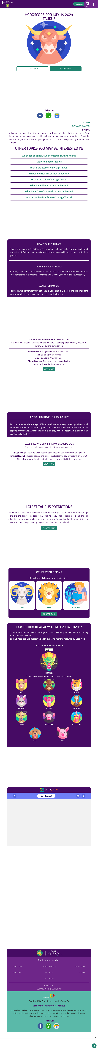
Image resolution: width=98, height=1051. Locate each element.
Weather (49, 972)
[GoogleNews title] (57, 115)
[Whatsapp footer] (49, 1025)
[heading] (49, 369)
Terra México (79, 966)
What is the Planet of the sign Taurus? (49, 185)
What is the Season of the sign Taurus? (49, 167)
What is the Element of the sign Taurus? (49, 173)
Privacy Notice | (51, 1005)
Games (82, 972)
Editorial (56, 988)
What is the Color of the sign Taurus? (49, 179)
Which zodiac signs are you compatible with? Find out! (49, 155)
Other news (49, 978)
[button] (87, 4)
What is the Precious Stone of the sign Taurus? (49, 197)
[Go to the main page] (8, 4)
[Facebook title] (40, 115)
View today (65, 68)
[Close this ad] (96, 1037)
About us (61, 1005)
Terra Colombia (49, 966)
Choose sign (49, 614)
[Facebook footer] (41, 1025)
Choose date (49, 528)
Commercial (43, 988)
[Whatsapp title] (49, 115)
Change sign (32, 68)
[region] (49, 90)
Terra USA (17, 972)
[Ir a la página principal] (11, 795)
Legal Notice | (39, 1005)
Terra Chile (17, 966)
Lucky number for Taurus (49, 161)
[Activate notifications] (94, 1045)
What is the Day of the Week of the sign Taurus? (49, 191)
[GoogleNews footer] (56, 1025)
